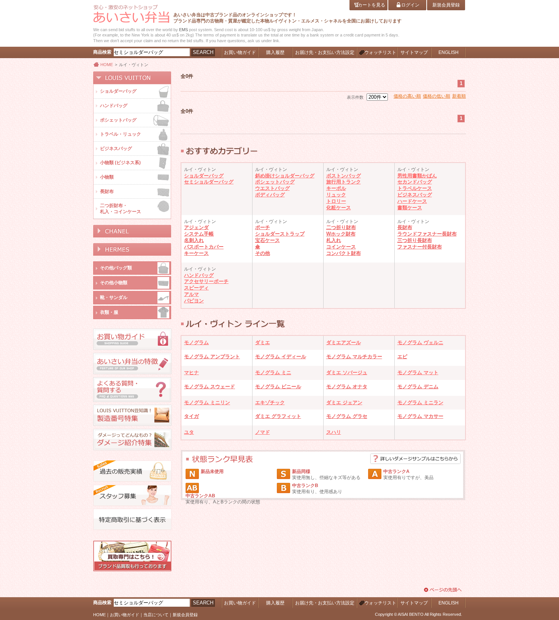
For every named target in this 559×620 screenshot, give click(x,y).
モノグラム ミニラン (420, 402)
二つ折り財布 (341, 227)
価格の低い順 (436, 96)
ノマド (262, 432)
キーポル (336, 188)
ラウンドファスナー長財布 (427, 234)
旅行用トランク (343, 182)
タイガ (191, 416)
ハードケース (412, 201)
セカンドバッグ (414, 182)
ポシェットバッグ (275, 182)
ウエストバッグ (272, 188)
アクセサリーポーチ (206, 281)
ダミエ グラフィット (278, 416)
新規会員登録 (185, 614)
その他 (262, 253)
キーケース (196, 253)
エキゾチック (270, 402)
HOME (106, 64)
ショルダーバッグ (204, 176)
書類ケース (409, 207)
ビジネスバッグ (414, 195)
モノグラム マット (417, 372)
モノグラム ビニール (278, 386)
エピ (402, 356)
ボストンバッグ (343, 176)
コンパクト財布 (343, 253)
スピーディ (196, 288)
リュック (336, 195)
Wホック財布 (341, 234)
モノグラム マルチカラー (354, 356)
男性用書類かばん (417, 176)
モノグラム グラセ (346, 416)
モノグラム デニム (417, 386)
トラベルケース (414, 188)
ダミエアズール (343, 342)
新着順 (459, 96)
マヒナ (191, 372)
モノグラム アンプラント (212, 356)
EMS (183, 29)
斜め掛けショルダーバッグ (284, 176)
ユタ (189, 432)
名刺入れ (194, 240)
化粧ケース (338, 207)
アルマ (191, 294)
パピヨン (194, 301)
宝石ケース (267, 240)
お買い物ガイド (124, 614)
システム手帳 (199, 234)
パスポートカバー (204, 247)
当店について (155, 614)
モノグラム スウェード (209, 386)
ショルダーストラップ (280, 234)
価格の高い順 (407, 96)
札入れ (333, 240)
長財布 (404, 227)
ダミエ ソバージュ (346, 372)
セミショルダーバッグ (208, 182)
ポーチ (262, 227)
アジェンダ (196, 227)
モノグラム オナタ (346, 386)
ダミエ (262, 342)
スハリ (333, 432)
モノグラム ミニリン (207, 402)
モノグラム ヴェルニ (420, 342)
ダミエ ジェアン (344, 402)
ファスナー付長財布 (419, 247)
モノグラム (196, 342)
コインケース (341, 247)
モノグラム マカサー (420, 416)
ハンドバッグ (199, 275)
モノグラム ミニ (273, 372)
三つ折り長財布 (414, 240)
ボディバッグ (270, 195)
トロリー (336, 201)
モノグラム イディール (280, 356)
